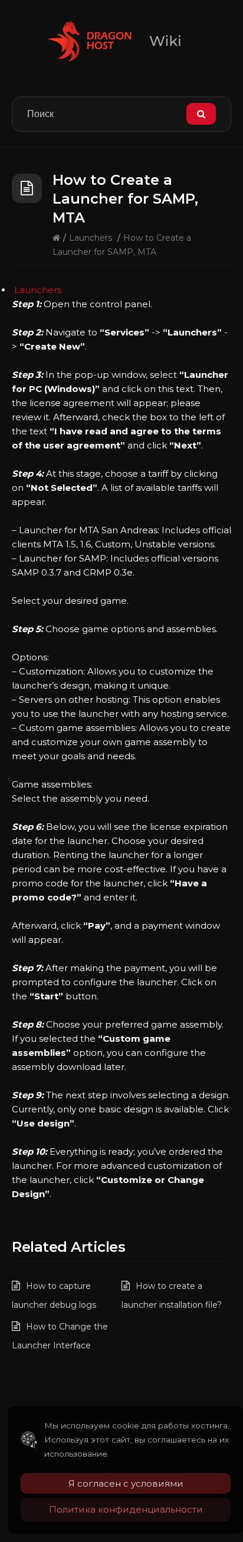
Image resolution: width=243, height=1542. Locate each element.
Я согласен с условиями (125, 1483)
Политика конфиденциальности (126, 1509)
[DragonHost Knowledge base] (121, 41)
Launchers (90, 237)
